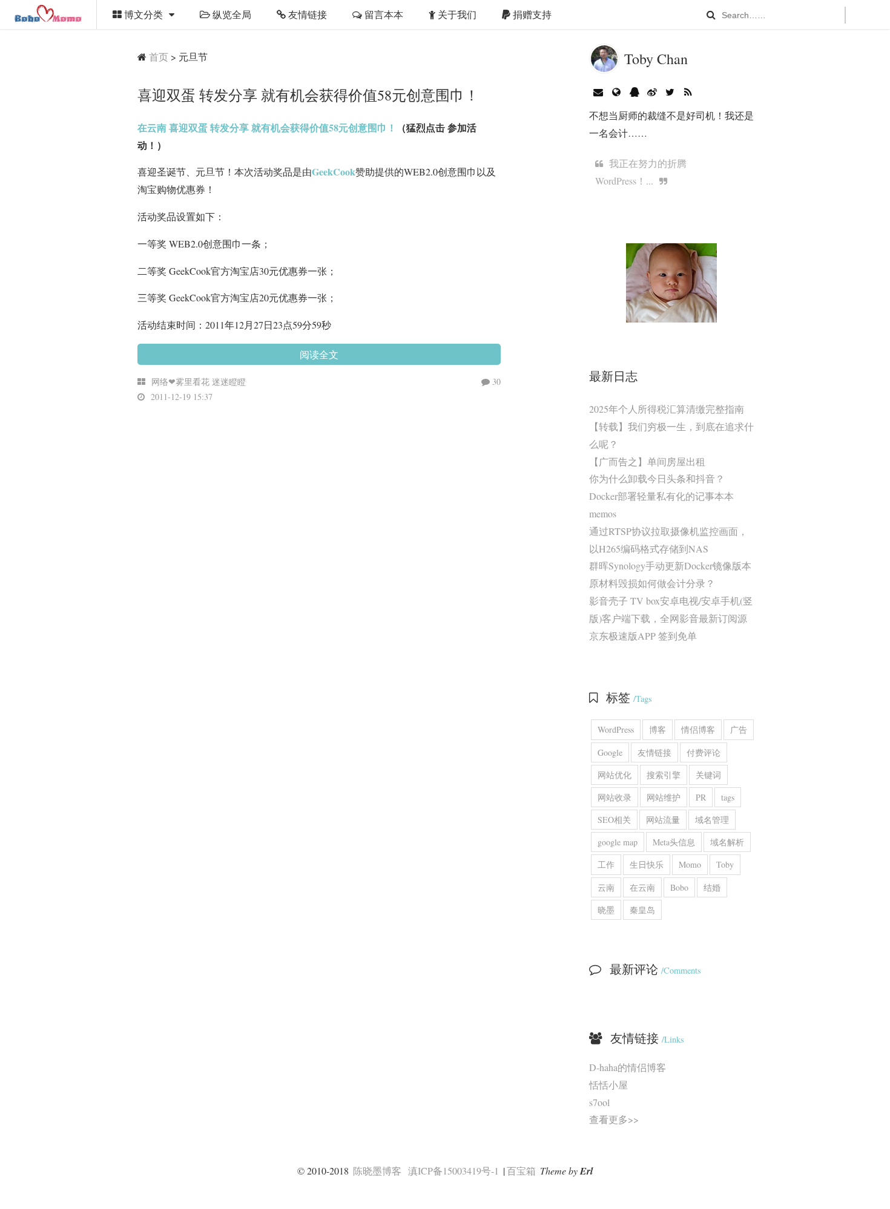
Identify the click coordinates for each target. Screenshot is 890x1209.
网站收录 (614, 797)
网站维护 (664, 797)
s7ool (599, 1102)
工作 (606, 864)
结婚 (712, 887)
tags (727, 797)
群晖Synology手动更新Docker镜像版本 (670, 565)
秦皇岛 (642, 910)
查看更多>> (614, 1119)
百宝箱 (521, 1170)
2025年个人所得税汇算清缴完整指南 (666, 408)
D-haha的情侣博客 (627, 1067)
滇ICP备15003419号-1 (453, 1170)
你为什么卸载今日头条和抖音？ (657, 478)
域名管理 (712, 819)
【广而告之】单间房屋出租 (647, 461)
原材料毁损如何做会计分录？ (652, 583)
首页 (158, 56)
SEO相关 (614, 819)
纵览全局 (230, 14)
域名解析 (727, 842)
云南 (606, 887)
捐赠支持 (531, 14)
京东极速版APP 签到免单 (643, 635)
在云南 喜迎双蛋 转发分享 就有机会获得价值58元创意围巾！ (267, 127)
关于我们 (455, 14)
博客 (657, 729)
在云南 (642, 887)
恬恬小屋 (608, 1084)
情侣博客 (698, 729)
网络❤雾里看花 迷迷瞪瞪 (198, 381)
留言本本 (382, 14)
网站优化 (614, 775)
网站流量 (663, 819)
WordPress (616, 729)
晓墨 (606, 910)
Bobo (679, 887)
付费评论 (703, 752)
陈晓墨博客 (48, 14)
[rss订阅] (688, 91)
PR (701, 797)
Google (610, 752)
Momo (690, 864)
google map (618, 842)
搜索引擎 (664, 775)
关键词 (708, 775)
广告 (738, 729)
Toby (725, 864)
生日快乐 (647, 864)
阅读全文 (319, 354)
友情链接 (306, 14)
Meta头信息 (674, 842)
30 (495, 381)
